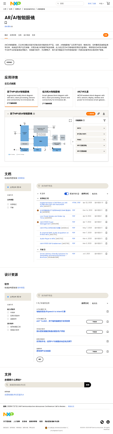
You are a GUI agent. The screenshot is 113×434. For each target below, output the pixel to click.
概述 (6, 35)
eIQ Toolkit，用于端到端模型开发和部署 (53, 321)
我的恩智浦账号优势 (52, 421)
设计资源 (27, 35)
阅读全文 (71, 406)
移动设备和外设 (29, 9)
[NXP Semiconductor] (15, 3)
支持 (33, 35)
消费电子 (18, 9)
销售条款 (19, 427)
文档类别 (20, 178)
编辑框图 (91, 114)
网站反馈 (32, 427)
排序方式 (85, 194)
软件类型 (20, 287)
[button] (101, 3)
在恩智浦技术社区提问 (13, 394)
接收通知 (8, 26)
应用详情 (13, 35)
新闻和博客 (33, 421)
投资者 (24, 421)
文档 (19, 35)
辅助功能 (25, 427)
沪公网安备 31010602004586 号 (58, 428)
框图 (106, 35)
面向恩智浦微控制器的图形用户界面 (51, 331)
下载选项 (94, 322)
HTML (74, 202)
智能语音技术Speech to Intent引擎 (51, 311)
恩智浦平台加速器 (44, 351)
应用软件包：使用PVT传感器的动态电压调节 (54, 341)
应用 (10, 9)
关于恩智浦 (7, 421)
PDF (79, 202)
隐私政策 (6, 427)
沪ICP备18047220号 (56, 431)
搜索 (87, 385)
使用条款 (12, 427)
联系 (41, 421)
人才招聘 (17, 421)
